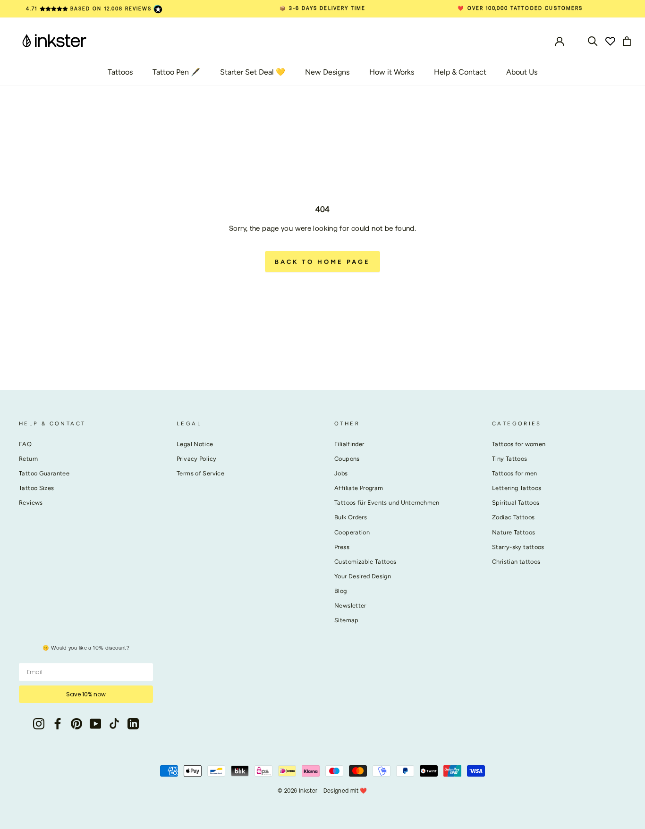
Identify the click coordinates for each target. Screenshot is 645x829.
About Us (521, 72)
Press (341, 546)
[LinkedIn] (133, 723)
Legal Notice (195, 444)
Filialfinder (349, 444)
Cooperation (352, 532)
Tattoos (120, 72)
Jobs (341, 473)
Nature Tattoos (513, 532)
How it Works (391, 72)
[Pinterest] (76, 723)
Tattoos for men (514, 473)
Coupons (347, 458)
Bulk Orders (350, 517)
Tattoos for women (518, 444)
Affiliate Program (358, 487)
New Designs (327, 72)
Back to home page (322, 261)
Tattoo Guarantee (44, 473)
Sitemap (346, 620)
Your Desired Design (362, 576)
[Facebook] (57, 723)
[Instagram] (38, 723)
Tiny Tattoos (509, 458)
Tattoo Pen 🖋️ (176, 72)
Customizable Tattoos (365, 561)
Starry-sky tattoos (518, 546)
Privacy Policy (196, 458)
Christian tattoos (516, 561)
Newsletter (350, 605)
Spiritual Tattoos (515, 502)
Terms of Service (200, 473)
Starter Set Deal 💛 (252, 72)
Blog (340, 590)
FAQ (25, 444)
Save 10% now (86, 694)
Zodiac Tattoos (513, 517)
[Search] (593, 40)
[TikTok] (114, 723)
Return (28, 458)
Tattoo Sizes (36, 487)
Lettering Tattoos (516, 487)
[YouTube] (95, 723)
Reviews (31, 502)
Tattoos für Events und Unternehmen (387, 502)
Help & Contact (460, 72)
